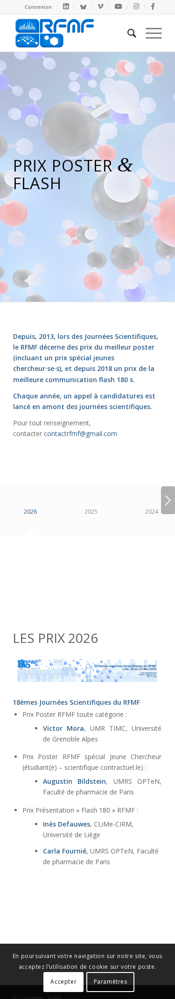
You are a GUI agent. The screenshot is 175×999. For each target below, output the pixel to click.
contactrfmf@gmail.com (80, 433)
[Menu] (149, 33)
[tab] (30, 515)
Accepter (63, 982)
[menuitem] (38, 7)
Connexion (38, 6)
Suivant (168, 500)
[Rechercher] (127, 33)
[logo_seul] (72, 33)
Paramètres (110, 982)
